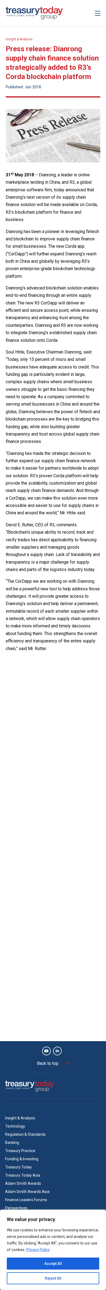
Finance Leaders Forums (26, 1200)
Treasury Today (18, 1167)
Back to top (47, 1063)
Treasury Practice (20, 1151)
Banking (12, 1142)
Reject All (53, 1278)
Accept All (53, 1263)
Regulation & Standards (25, 1134)
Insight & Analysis (19, 39)
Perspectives (16, 1208)
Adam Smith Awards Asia (27, 1191)
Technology (15, 1126)
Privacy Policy (38, 1249)
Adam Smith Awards (23, 1183)
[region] (53, 1250)
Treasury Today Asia (22, 1175)
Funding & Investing (21, 1159)
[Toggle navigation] (97, 13)
